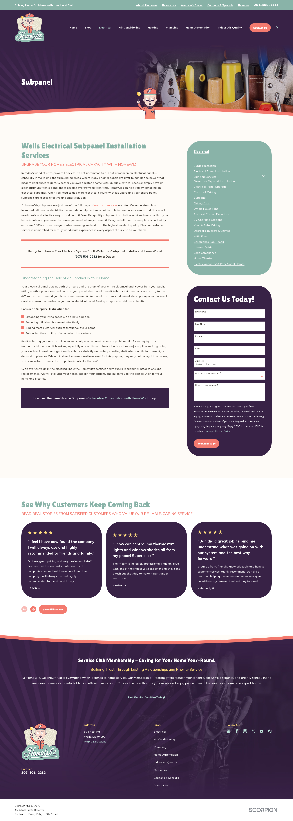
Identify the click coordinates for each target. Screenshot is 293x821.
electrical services (105, 205)
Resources (169, 5)
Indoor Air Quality (165, 762)
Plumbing (160, 747)
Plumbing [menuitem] (172, 27)
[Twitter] (253, 731)
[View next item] (33, 609)
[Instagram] (245, 731)
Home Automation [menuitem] (198, 27)
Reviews (243, 5)
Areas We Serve (192, 5)
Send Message (206, 443)
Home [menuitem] (73, 27)
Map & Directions (95, 741)
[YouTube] (261, 731)
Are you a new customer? (208, 373)
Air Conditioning (164, 739)
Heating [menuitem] (153, 27)
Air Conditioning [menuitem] (129, 27)
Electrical (160, 731)
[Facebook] (237, 731)
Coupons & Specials (220, 5)
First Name (200, 312)
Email (198, 348)
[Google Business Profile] (228, 731)
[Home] (29, 27)
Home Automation (166, 754)
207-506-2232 (266, 5)
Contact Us (161, 785)
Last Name (200, 324)
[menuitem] (205, 165)
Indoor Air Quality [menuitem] (230, 27)
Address (199, 361)
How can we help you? (206, 385)
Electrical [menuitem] (105, 27)
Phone (198, 336)
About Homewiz (146, 5)
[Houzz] (270, 731)
